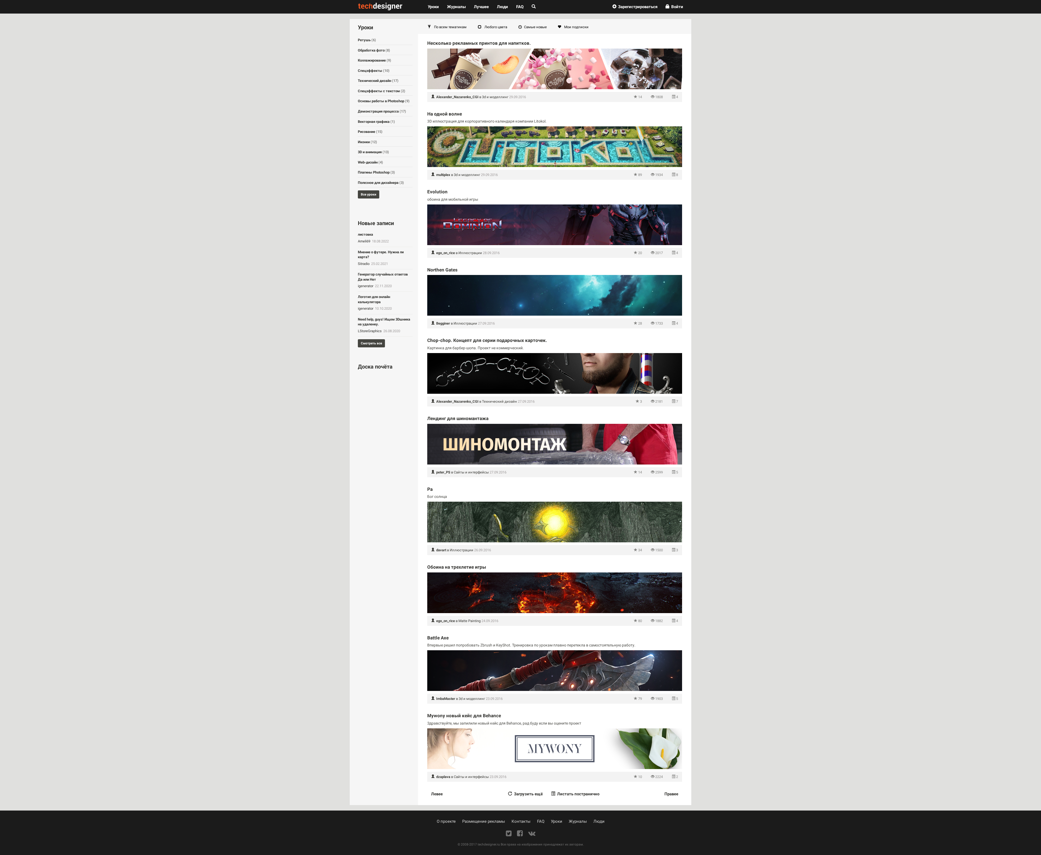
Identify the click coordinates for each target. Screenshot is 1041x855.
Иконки (367, 142)
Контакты (521, 821)
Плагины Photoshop (376, 172)
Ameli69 (364, 241)
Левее (437, 794)
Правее (671, 794)
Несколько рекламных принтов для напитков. (479, 43)
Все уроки (368, 194)
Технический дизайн (499, 401)
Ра (430, 489)
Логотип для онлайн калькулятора (374, 299)
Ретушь (367, 40)
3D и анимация (373, 152)
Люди (502, 6)
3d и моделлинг (495, 97)
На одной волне (444, 114)
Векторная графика (376, 122)
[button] (634, 7)
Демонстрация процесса (382, 111)
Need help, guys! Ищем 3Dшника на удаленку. (384, 321)
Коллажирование (374, 60)
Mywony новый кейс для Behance (464, 715)
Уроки (435, 6)
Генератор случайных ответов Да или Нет (383, 276)
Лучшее (481, 6)
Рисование (370, 132)
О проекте (446, 821)
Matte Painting (469, 621)
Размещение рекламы (483, 821)
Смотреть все (371, 343)
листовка (365, 234)
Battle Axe (438, 638)
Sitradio (364, 264)
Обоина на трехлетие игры (456, 567)
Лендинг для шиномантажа (458, 418)
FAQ (519, 6)
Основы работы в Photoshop (384, 101)
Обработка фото (374, 50)
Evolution (437, 191)
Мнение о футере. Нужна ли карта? (381, 254)
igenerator (366, 286)
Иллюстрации (470, 253)
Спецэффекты (374, 71)
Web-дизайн (370, 162)
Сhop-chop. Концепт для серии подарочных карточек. (487, 340)
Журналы (578, 821)
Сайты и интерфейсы (471, 472)
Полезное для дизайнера (381, 183)
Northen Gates (442, 270)
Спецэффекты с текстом (381, 91)
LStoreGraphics (370, 331)
